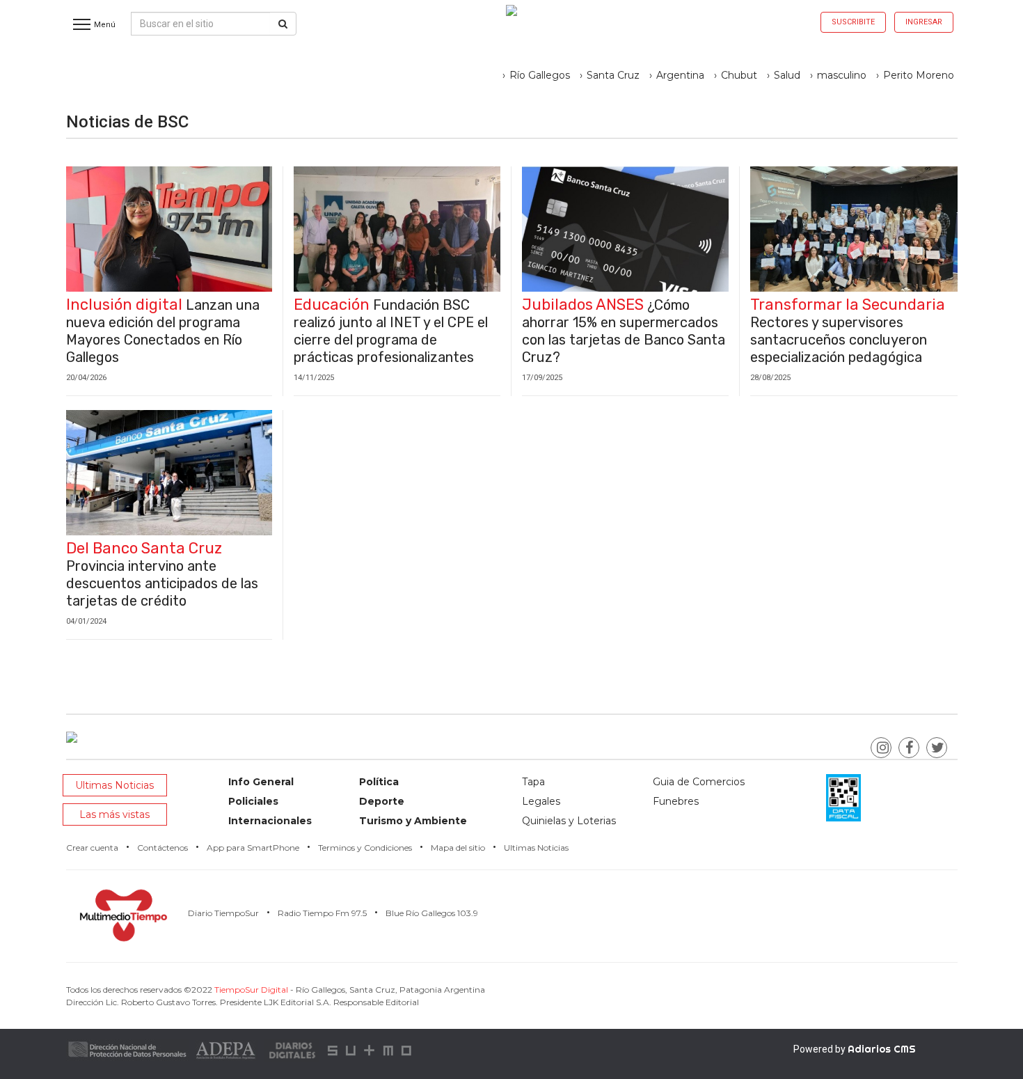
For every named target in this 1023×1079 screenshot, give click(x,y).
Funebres (676, 801)
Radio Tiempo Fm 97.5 (322, 913)
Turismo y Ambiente (413, 820)
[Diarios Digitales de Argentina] (293, 1049)
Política (379, 781)
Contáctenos (162, 847)
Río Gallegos (539, 75)
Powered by (854, 1049)
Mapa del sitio (458, 847)
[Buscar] (282, 24)
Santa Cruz (613, 75)
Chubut (739, 75)
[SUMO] (371, 1049)
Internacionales (270, 820)
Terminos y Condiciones (365, 847)
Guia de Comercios (699, 781)
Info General (261, 781)
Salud (787, 75)
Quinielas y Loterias (569, 820)
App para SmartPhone (253, 847)
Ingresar (923, 21)
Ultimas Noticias (114, 785)
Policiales (253, 801)
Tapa (533, 781)
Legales (541, 801)
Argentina (680, 75)
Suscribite (853, 21)
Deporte (381, 801)
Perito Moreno (918, 75)
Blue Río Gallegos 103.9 (432, 913)
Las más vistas (114, 814)
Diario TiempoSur (223, 913)
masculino (841, 75)
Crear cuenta (92, 847)
